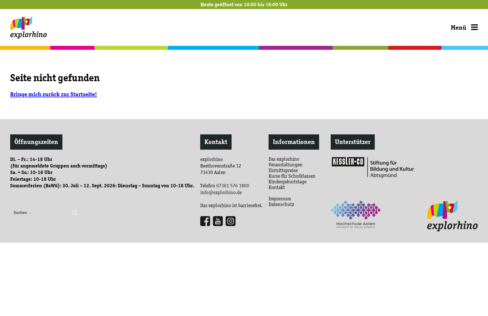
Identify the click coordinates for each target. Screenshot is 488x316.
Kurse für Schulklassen (292, 176)
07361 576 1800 (232, 185)
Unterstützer (353, 142)
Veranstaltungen (285, 164)
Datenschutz (281, 204)
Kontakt (215, 142)
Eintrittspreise (283, 170)
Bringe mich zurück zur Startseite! (53, 94)
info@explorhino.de (221, 192)
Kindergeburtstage (287, 181)
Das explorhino (284, 159)
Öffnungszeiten (36, 142)
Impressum (280, 198)
